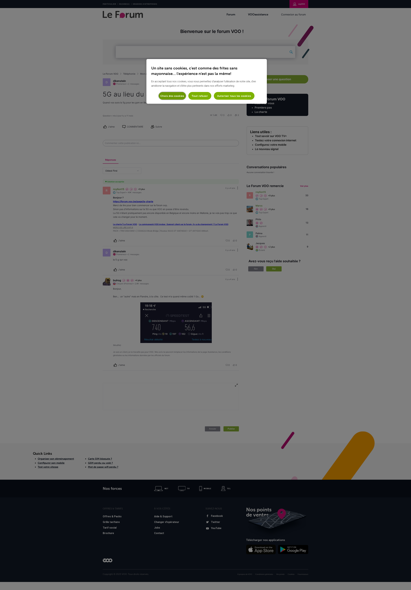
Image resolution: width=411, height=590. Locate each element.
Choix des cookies (172, 95)
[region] (206, 81)
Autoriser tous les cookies (234, 95)
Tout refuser (200, 95)
